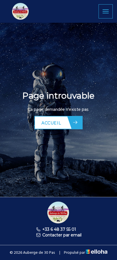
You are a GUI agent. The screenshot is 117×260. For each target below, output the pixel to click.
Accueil (51, 123)
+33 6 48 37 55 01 (59, 229)
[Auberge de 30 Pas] (20, 11)
